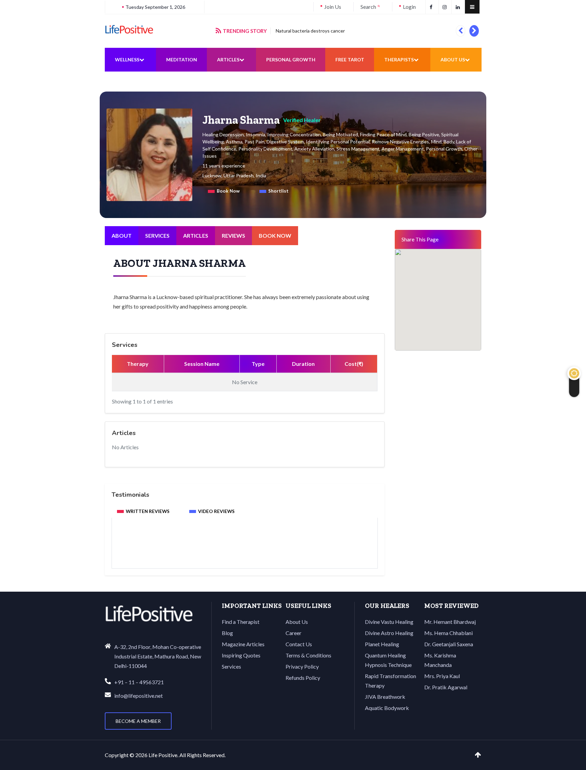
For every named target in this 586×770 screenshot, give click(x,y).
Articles (228, 59)
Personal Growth (290, 59)
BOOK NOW (275, 235)
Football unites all (309, 31)
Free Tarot (349, 59)
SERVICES (157, 235)
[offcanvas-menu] (472, 7)
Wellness (127, 59)
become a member (138, 721)
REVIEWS (233, 235)
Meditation (181, 59)
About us (453, 59)
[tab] (223, 191)
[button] (460, 30)
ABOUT (122, 235)
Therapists (399, 59)
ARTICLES (195, 235)
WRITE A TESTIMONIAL (245, 550)
